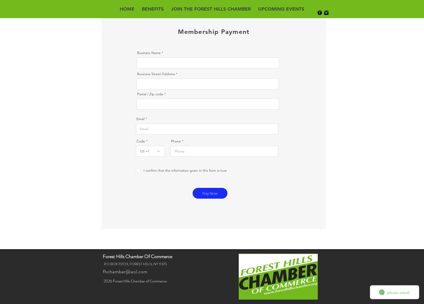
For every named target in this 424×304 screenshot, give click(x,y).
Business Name (149, 53)
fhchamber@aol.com (125, 271)
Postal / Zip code (150, 94)
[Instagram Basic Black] (326, 13)
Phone (176, 141)
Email (140, 119)
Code (140, 141)
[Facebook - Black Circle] (320, 13)
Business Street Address (156, 74)
